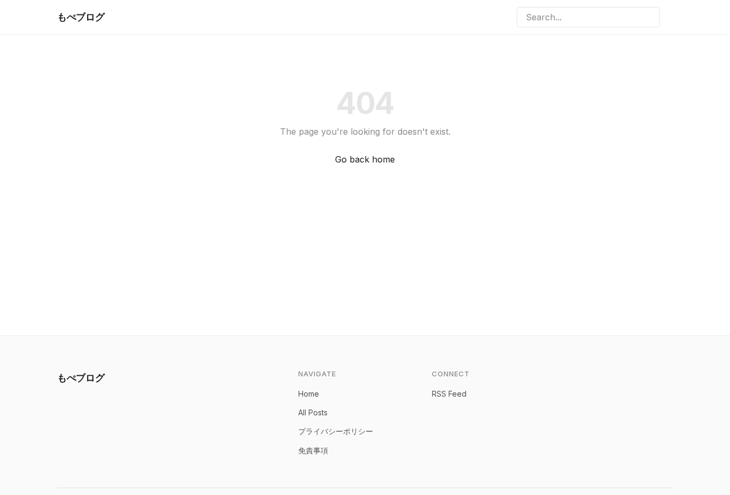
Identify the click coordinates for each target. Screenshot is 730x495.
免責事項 (313, 450)
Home (308, 393)
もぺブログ (80, 16)
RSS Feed (449, 393)
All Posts (313, 412)
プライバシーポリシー (335, 431)
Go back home (365, 159)
